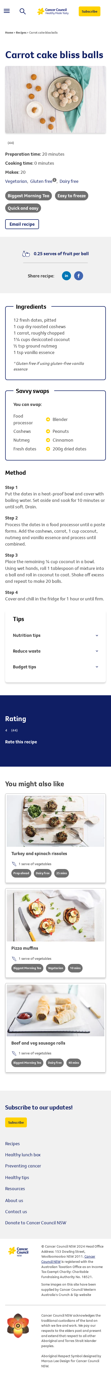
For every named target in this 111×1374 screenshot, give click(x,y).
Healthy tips (17, 1177)
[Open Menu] (7, 11)
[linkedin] (66, 275)
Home (9, 32)
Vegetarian (16, 181)
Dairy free (69, 181)
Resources (15, 1188)
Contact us (16, 1211)
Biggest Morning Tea (28, 196)
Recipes (21, 32)
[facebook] (78, 275)
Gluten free (41, 181)
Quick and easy (23, 208)
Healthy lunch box (23, 1155)
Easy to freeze (72, 196)
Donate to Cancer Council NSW (35, 1223)
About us (14, 1200)
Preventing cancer (23, 1166)
